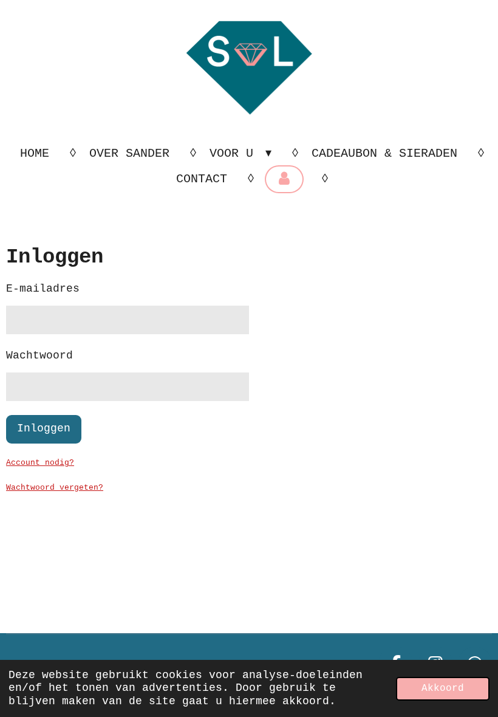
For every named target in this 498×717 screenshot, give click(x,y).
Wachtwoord (39, 355)
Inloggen (43, 428)
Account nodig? (40, 462)
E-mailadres (43, 289)
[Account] (284, 179)
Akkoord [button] (442, 688)
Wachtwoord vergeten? (54, 487)
